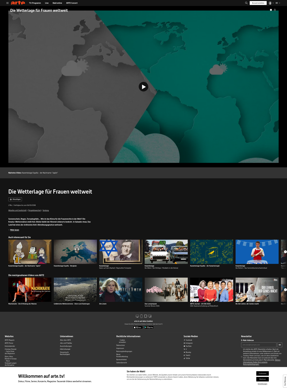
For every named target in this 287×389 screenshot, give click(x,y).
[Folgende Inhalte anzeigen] (285, 251)
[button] (246, 2)
